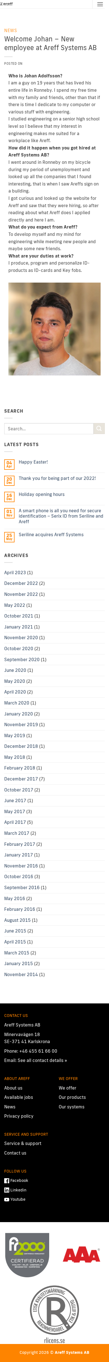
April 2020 (15, 692)
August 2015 (17, 920)
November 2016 (21, 866)
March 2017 (16, 833)
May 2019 (14, 735)
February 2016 (19, 909)
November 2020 (21, 637)
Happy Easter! (33, 462)
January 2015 (18, 963)
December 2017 (21, 779)
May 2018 (14, 757)
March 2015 (16, 953)
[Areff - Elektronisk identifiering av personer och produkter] (6, 4)
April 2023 (15, 572)
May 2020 (14, 681)
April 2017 (15, 822)
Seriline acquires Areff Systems (51, 534)
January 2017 (18, 855)
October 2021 (18, 616)
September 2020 (22, 659)
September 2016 (22, 887)
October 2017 (18, 790)
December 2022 (21, 583)
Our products (72, 1097)
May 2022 (14, 605)
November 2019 (21, 724)
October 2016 (18, 876)
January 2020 (18, 714)
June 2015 (15, 931)
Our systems (71, 1107)
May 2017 (14, 811)
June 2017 (15, 800)
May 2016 (14, 898)
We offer (67, 1088)
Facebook (19, 1180)
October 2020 (18, 648)
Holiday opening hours (42, 494)
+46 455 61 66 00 (38, 1051)
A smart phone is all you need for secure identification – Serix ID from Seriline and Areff (61, 516)
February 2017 (19, 844)
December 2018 (21, 746)
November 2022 (21, 594)
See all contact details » (42, 1060)
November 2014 (21, 974)
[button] (100, 4)
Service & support (22, 1143)
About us (13, 1088)
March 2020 (16, 703)
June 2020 (15, 670)
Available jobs (18, 1097)
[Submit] (99, 428)
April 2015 (15, 942)
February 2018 (19, 768)
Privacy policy (19, 1116)
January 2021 (18, 627)
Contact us (15, 1153)
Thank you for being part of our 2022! (57, 478)
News (10, 30)
